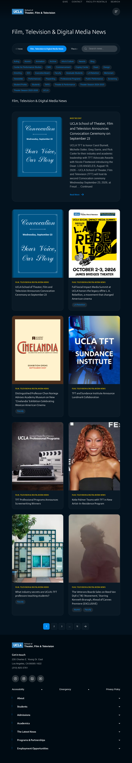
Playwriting (50, 79)
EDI (28, 73)
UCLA (45, 91)
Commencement (63, 67)
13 (77, 626)
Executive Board (42, 73)
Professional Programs (70, 79)
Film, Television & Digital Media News (46, 48)
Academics (23, 723)
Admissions (23, 715)
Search (115, 2)
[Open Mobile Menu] (116, 11)
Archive (53, 62)
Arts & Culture (67, 62)
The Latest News (26, 731)
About (20, 698)
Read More (75, 194)
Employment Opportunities (32, 748)
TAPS (47, 85)
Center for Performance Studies (27, 67)
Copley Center (82, 67)
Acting (16, 62)
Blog (92, 62)
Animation (40, 62)
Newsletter (18, 79)
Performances (34, 79)
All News (19, 48)
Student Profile (20, 85)
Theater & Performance (65, 85)
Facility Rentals (96, 2)
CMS (49, 67)
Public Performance (94, 79)
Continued (86, 187)
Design (107, 67)
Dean (96, 67)
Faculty (58, 73)
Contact (77, 2)
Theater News (77, 48)
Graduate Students (74, 73)
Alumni (27, 62)
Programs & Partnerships (31, 740)
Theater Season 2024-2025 (92, 85)
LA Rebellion (93, 73)
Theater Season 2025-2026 (26, 91)
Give (65, 2)
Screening (112, 79)
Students (36, 85)
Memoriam (108, 73)
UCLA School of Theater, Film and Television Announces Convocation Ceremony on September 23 (91, 131)
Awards (82, 62)
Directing (18, 73)
